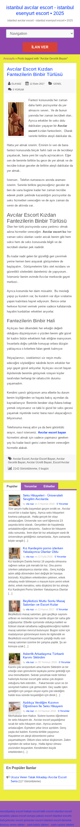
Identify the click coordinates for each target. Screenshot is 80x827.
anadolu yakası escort (13, 815)
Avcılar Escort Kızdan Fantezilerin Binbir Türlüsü (35, 71)
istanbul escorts (62, 815)
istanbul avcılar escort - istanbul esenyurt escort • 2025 (40, 10)
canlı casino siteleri (62, 824)
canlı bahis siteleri (38, 824)
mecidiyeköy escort (11, 811)
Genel (57, 83)
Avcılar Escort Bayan (42, 458)
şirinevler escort (33, 820)
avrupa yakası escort (39, 815)
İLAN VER (40, 47)
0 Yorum (18, 89)
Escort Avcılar (61, 462)
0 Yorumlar (62, 503)
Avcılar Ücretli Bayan (39, 462)
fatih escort (47, 811)
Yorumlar (30, 486)
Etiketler (49, 486)
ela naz (16, 83)
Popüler (12, 486)
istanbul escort (63, 811)
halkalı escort (32, 811)
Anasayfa (9, 58)
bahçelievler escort (11, 820)
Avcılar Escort (21, 458)
